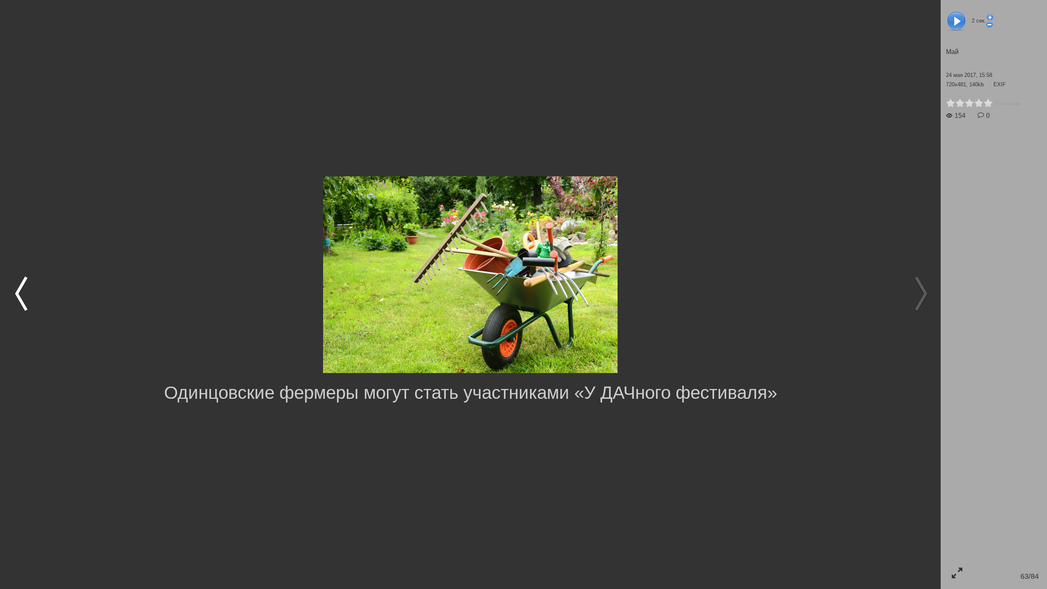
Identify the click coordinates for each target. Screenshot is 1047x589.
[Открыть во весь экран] (957, 573)
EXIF (999, 84)
